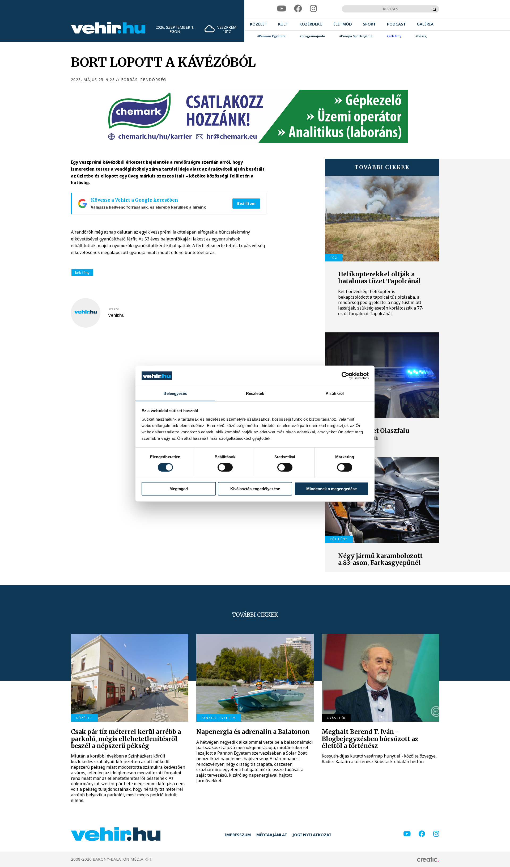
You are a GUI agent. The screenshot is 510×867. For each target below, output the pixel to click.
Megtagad (178, 488)
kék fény (82, 272)
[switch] (225, 467)
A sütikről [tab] (335, 393)
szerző (113, 309)
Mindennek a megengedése (331, 488)
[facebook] (298, 8)
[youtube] (281, 8)
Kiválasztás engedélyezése (255, 488)
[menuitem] (258, 24)
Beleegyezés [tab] (175, 393)
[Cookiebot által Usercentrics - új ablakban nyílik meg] (345, 376)
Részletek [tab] (255, 393)
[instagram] (313, 8)
